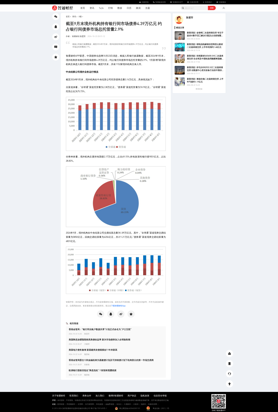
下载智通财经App (118, 305)
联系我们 (74, 395)
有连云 (119, 404)
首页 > (68, 16)
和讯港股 (99, 404)
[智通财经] (62, 8)
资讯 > (74, 16)
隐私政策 (145, 395)
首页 (82, 7)
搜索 (212, 8)
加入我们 (100, 395)
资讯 (92, 7)
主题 (147, 7)
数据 (119, 7)
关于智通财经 (58, 395)
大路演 (135, 404)
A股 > (81, 16)
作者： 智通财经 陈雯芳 (76, 36)
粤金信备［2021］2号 (161, 408)
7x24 (101, 8)
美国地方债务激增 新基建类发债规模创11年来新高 (93, 349)
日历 (129, 7)
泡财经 (143, 404)
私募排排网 (152, 404)
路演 (138, 7)
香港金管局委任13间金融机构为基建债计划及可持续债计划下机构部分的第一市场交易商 (111, 360)
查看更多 (199, 89)
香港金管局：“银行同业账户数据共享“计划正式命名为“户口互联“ (100, 329)
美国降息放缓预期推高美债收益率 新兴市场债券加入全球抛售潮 (99, 339)
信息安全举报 (160, 395)
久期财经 (127, 404)
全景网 (80, 404)
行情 (110, 7)
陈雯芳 (189, 17)
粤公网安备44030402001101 (129, 408)
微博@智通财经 (116, 395)
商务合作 (87, 395)
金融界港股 (109, 404)
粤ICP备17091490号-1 (98, 408)
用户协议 (132, 395)
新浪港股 (60, 404)
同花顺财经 (71, 404)
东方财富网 (89, 404)
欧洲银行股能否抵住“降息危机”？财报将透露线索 (92, 370)
